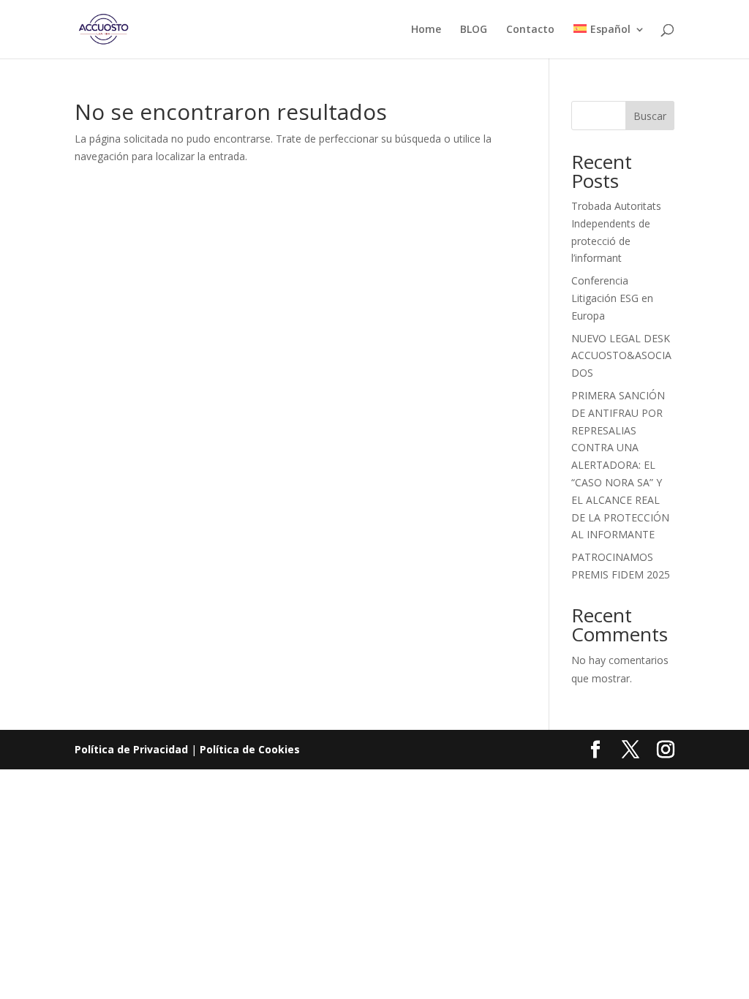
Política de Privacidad (131, 749)
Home (426, 30)
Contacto (530, 30)
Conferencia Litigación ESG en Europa (612, 298)
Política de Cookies (250, 749)
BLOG (473, 30)
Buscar (649, 116)
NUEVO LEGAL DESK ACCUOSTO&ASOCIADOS (621, 355)
